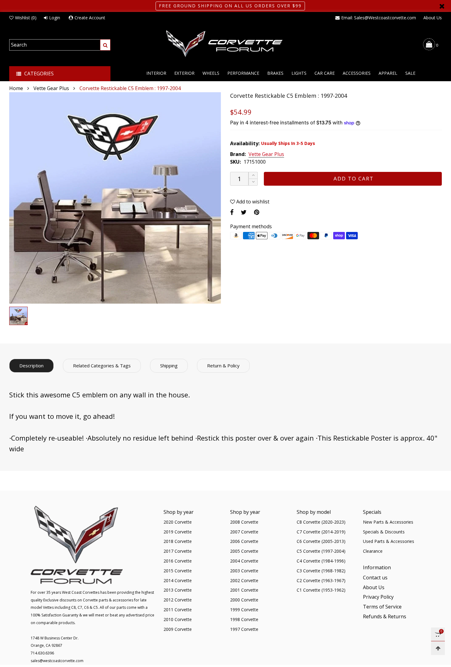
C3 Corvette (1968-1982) (321, 571)
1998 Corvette (244, 619)
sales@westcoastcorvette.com (57, 660)
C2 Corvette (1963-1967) (321, 580)
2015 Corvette (178, 571)
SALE (410, 73)
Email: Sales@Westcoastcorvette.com (378, 18)
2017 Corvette (178, 551)
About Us (432, 18)
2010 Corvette (178, 619)
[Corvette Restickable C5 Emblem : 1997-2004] (115, 198)
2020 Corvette (178, 522)
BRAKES (275, 73)
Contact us (375, 577)
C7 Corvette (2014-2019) (321, 532)
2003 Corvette (244, 571)
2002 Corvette (244, 580)
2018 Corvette (178, 541)
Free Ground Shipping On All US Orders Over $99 (230, 6)
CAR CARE (324, 73)
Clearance (373, 551)
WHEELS (210, 73)
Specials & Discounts (384, 532)
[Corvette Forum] (225, 44)
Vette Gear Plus (266, 154)
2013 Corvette (178, 590)
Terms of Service (382, 606)
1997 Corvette (244, 629)
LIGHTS (298, 73)
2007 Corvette (244, 532)
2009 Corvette (178, 629)
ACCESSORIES (357, 73)
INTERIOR (156, 73)
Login (54, 18)
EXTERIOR (184, 73)
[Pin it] (256, 212)
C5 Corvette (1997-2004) (321, 551)
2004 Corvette (244, 561)
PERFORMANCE (243, 73)
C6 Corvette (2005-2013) (321, 541)
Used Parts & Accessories (388, 541)
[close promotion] (441, 6)
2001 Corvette (244, 590)
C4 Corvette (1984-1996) (321, 561)
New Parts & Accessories (388, 522)
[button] (253, 182)
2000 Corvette (244, 600)
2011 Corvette (178, 609)
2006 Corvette (244, 541)
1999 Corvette (244, 609)
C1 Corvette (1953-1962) (321, 590)
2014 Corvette (178, 580)
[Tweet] (244, 212)
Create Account (90, 18)
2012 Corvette (178, 600)
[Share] (231, 212)
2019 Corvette (178, 532)
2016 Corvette (178, 561)
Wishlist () (26, 18)
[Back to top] (438, 648)
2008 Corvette (244, 522)
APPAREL (388, 73)
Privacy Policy (378, 596)
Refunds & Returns (384, 616)
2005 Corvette (244, 551)
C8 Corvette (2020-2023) (321, 522)
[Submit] (105, 45)
